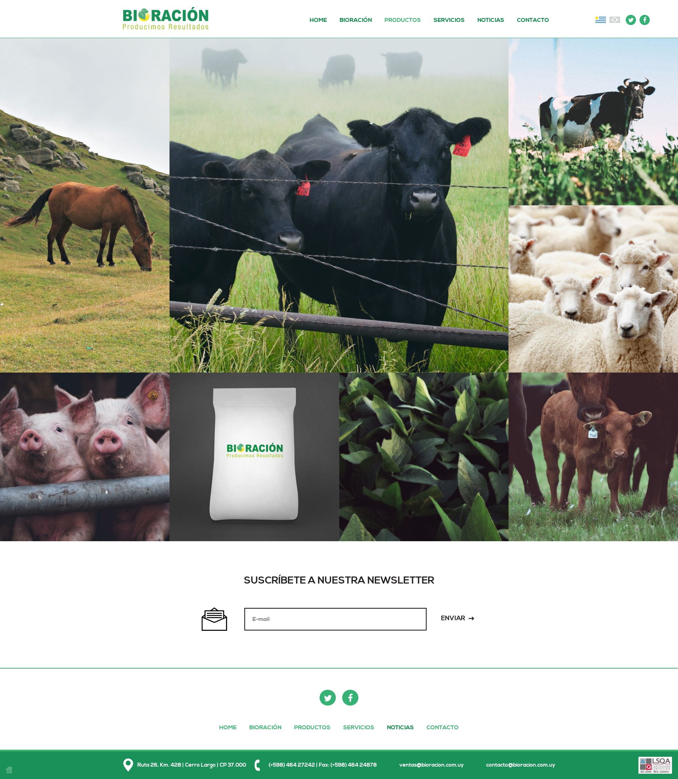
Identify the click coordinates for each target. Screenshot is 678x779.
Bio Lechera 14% (593, 129)
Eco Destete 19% (424, 468)
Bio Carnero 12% (593, 296)
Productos (403, 20)
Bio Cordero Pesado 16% (593, 306)
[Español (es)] (600, 20)
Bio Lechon (85, 479)
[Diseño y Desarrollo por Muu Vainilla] (9, 769)
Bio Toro (339, 227)
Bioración (167, 19)
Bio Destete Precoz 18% (593, 479)
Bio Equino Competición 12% (84, 238)
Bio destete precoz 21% (593, 489)
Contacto (533, 20)
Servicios (449, 20)
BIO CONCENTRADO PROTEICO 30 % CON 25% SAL (254, 485)
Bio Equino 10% (84, 227)
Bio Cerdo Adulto (84, 468)
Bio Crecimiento (593, 468)
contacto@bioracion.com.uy (520, 765)
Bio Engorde (339, 238)
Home (318, 20)
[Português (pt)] (614, 20)
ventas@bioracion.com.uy (431, 765)
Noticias (490, 20)
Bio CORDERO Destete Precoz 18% (593, 317)
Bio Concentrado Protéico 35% (254, 500)
